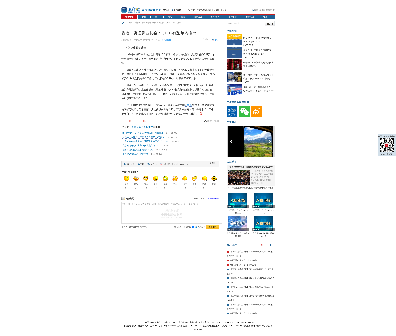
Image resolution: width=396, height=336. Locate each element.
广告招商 (203, 322)
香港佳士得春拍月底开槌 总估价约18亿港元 (143, 137)
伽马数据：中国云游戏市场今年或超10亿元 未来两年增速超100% (258, 78)
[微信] (245, 116)
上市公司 (232, 17)
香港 (133, 127)
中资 (150, 127)
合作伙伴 (184, 322)
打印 (142, 164)
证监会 (188, 105)
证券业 (139, 127)
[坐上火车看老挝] (255, 156)
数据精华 (250, 17)
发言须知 (178, 227)
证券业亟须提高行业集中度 (135, 154)
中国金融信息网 (130, 326)
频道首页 (129, 17)
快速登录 (143, 227)
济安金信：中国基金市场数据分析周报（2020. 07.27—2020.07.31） (258, 54)
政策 (183, 17)
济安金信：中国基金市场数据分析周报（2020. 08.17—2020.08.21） (258, 41)
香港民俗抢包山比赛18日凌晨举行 (138, 145)
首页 (126, 22)
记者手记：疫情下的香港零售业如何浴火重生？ (206, 10)
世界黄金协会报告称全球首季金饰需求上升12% (145, 141)
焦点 (157, 17)
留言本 (176, 322)
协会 (146, 127)
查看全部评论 (213, 198)
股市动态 (198, 17)
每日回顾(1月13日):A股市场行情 (243, 313)
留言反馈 (130, 164)
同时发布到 (194, 227)
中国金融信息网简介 (153, 322)
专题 (265, 17)
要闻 (144, 17)
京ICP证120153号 (152, 326)
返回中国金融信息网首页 (264, 10)
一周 (261, 245)
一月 (270, 245)
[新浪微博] (257, 116)
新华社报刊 (140, 22)
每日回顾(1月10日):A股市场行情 (243, 260)
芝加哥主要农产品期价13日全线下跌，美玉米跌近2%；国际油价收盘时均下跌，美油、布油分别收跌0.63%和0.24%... (262, 177)
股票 (166, 10)
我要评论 (166, 164)
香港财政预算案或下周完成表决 (137, 149)
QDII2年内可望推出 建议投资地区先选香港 (142, 133)
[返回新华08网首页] (201, 113)
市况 (170, 17)
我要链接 (193, 322)
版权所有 (140, 326)
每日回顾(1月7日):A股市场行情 (243, 265)
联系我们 (167, 322)
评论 (217, 40)
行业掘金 (215, 17)
